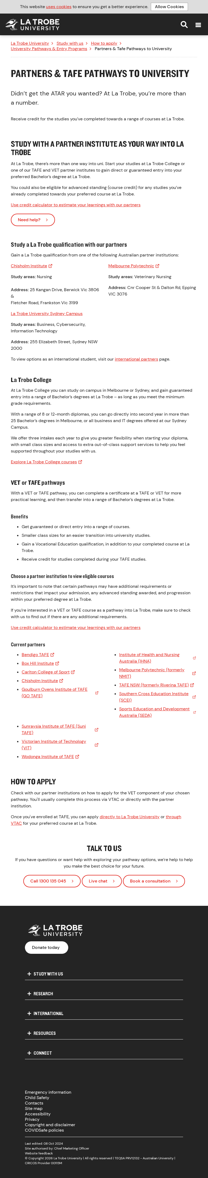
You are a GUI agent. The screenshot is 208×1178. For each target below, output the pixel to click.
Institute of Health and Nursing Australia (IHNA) (149, 658)
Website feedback (39, 1153)
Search (184, 24)
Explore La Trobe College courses (44, 462)
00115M (56, 1163)
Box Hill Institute (38, 663)
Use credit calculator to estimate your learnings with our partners (76, 205)
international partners (136, 359)
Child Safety (37, 1097)
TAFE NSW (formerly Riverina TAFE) (154, 685)
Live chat (98, 881)
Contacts (34, 1103)
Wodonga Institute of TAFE (48, 756)
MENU (198, 24)
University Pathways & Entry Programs (49, 49)
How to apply (104, 43)
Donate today (46, 947)
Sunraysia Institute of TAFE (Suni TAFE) (54, 729)
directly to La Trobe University (130, 817)
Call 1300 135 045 (48, 881)
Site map (34, 1108)
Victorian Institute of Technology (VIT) (54, 745)
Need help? (29, 220)
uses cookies (59, 6)
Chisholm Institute (29, 266)
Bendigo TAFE (35, 654)
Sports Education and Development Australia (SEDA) (154, 712)
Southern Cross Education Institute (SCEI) (153, 697)
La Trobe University (30, 43)
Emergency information (48, 1092)
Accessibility (38, 1114)
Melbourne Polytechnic (131, 266)
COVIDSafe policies (44, 1130)
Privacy (32, 1119)
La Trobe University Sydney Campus (47, 313)
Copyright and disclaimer (50, 1125)
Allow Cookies (169, 6)
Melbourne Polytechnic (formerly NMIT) (151, 673)
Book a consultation (150, 881)
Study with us (70, 43)
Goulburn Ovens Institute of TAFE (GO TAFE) (54, 692)
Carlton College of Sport (46, 672)
